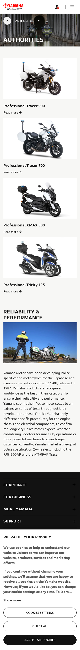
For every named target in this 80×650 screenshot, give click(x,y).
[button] (72, 7)
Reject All (40, 626)
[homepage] (13, 7)
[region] (40, 589)
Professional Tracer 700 (24, 165)
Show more (12, 600)
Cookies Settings (40, 613)
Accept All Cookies (40, 640)
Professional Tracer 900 (24, 105)
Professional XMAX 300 (24, 224)
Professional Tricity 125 (24, 284)
